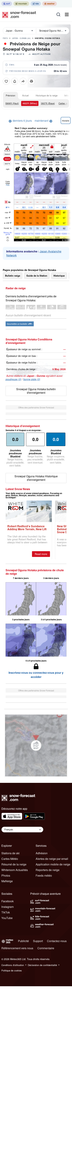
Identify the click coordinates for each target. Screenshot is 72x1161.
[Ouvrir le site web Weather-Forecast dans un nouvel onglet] (49, 3)
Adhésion (42, 853)
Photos (5, 875)
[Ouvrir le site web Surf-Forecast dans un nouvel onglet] (6, 3)
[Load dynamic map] (36, 745)
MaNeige (7, 881)
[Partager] (23, 81)
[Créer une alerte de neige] (14, 81)
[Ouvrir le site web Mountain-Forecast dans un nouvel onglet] (21, 3)
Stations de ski (10, 853)
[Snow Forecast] (18, 14)
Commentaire (45, 948)
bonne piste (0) (31, 379)
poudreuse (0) (13, 379)
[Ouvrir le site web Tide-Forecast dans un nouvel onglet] (36, 3)
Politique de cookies (11, 970)
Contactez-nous (57, 941)
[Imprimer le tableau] (31, 81)
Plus (7, 185)
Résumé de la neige (13, 864)
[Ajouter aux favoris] (6, 81)
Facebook (7, 901)
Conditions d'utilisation (12, 965)
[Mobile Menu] (67, 14)
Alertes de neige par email (52, 859)
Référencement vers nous (17, 948)
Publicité (23, 941)
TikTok (5, 912)
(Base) (48, 103)
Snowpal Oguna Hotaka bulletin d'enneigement (36, 391)
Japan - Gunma (21, 38)
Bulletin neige (12, 275)
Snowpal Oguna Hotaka (47, 38)
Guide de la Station (36, 275)
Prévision (10, 95)
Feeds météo (44, 875)
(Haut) (12, 103)
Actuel (25, 95)
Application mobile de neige (53, 864)
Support (38, 941)
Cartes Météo (9, 859)
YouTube (7, 918)
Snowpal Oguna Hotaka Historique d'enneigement (36, 478)
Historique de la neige (46, 95)
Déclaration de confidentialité (42, 965)
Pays (5, 38)
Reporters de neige (47, 870)
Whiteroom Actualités (14, 870)
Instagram (7, 907)
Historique (59, 275)
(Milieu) (30, 103)
